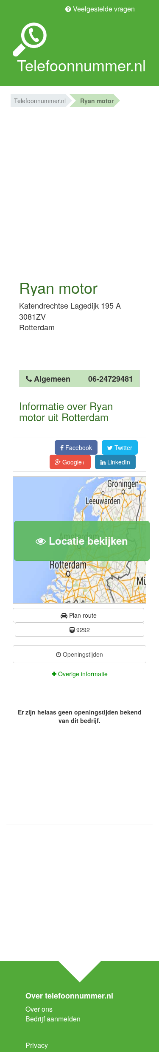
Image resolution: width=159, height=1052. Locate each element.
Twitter (122, 447)
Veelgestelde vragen (103, 9)
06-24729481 (110, 379)
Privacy (36, 1045)
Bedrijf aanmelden (53, 1019)
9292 (82, 629)
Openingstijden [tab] (82, 654)
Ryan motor (97, 100)
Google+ (73, 462)
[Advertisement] (79, 190)
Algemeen (52, 379)
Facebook (78, 447)
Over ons (39, 1009)
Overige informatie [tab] (82, 673)
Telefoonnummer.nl (40, 100)
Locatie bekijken (87, 540)
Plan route (82, 615)
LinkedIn (118, 462)
